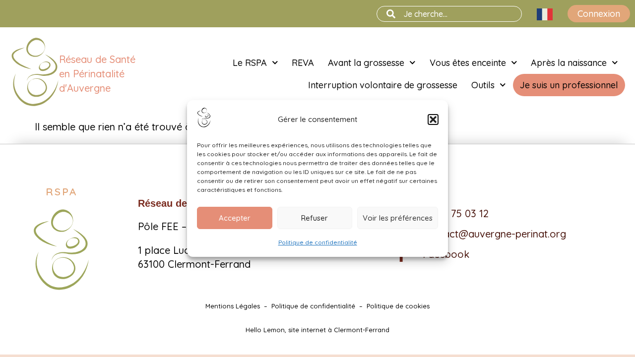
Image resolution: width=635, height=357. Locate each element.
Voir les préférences (398, 218)
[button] (433, 119)
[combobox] (449, 14)
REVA (303, 62)
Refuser (314, 218)
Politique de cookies (398, 306)
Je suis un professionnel (569, 85)
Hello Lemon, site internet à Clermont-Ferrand (317, 330)
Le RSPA (250, 62)
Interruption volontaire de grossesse (382, 85)
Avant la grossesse (366, 62)
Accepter (235, 218)
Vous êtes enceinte (468, 62)
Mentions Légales (232, 306)
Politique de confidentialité (317, 242)
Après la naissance (569, 62)
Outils (483, 85)
